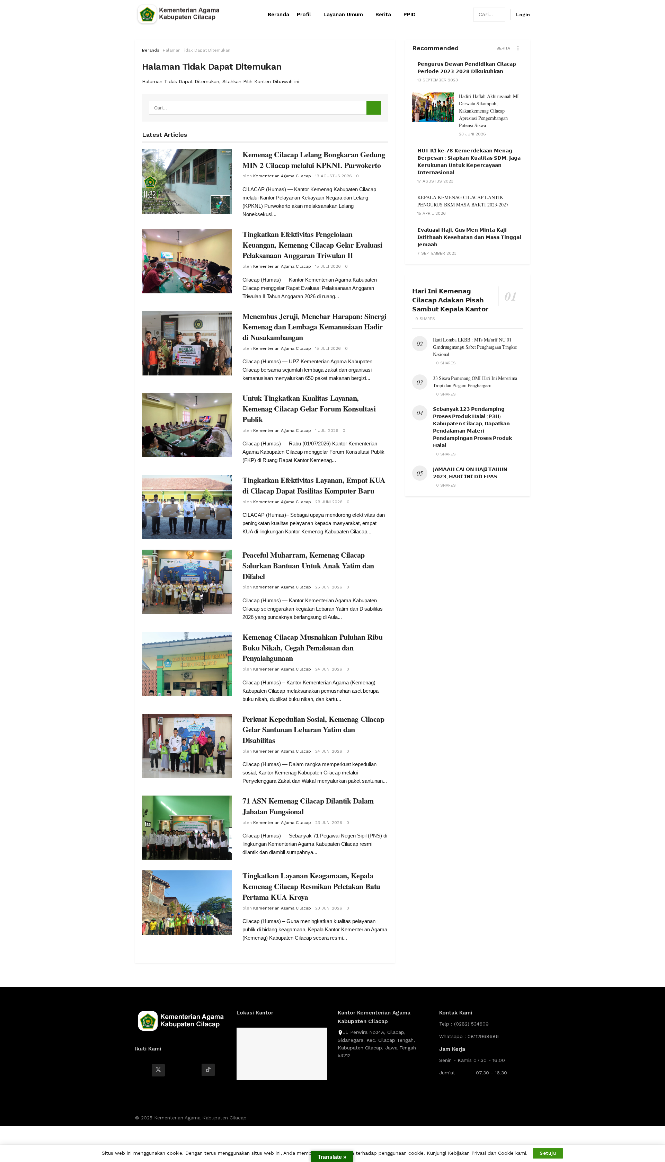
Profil (304, 14)
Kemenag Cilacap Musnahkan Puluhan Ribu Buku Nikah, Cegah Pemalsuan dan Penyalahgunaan (312, 647)
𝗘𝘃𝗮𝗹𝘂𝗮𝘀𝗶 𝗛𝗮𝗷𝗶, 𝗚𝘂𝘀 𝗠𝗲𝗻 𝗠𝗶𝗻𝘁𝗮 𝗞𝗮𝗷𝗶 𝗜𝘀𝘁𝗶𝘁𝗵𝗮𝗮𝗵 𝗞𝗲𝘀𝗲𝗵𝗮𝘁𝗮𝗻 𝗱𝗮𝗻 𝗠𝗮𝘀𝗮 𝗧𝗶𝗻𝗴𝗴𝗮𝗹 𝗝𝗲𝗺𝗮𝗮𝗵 (469, 237)
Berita (383, 14)
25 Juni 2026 (328, 587)
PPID (410, 14)
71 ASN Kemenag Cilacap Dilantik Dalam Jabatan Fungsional (308, 806)
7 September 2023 (436, 253)
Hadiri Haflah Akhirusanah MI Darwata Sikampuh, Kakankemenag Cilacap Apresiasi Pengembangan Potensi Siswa (489, 110)
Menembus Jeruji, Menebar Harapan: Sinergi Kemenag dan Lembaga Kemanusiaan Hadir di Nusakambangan (314, 326)
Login (523, 14)
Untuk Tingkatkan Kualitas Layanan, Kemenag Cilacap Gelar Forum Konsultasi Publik (308, 408)
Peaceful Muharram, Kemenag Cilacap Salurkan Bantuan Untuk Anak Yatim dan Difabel (308, 565)
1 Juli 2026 (326, 430)
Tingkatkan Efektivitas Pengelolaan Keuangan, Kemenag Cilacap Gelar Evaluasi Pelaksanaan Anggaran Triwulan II (312, 244)
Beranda (278, 14)
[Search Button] (500, 14)
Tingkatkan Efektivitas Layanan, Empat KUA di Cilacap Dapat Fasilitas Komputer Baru (313, 485)
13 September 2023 (437, 80)
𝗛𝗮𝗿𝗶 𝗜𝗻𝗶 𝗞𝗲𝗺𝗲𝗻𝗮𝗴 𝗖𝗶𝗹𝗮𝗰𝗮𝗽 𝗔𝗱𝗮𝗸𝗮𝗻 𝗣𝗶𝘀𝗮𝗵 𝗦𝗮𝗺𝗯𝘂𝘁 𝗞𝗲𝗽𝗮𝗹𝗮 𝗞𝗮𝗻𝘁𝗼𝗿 (450, 299)
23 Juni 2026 (328, 822)
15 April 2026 (431, 213)
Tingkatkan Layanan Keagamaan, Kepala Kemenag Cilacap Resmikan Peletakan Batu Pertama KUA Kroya (311, 886)
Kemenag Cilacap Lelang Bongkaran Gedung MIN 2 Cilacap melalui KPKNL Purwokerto (313, 160)
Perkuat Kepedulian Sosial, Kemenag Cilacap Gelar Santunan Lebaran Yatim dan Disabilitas (313, 729)
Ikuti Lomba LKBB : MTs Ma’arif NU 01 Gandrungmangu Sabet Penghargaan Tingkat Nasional (475, 346)
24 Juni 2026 (328, 669)
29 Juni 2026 (329, 501)
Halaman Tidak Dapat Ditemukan (196, 50)
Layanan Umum (343, 14)
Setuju (548, 1153)
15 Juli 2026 (328, 266)
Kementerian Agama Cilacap (282, 176)
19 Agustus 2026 (333, 176)
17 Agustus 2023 (435, 181)
